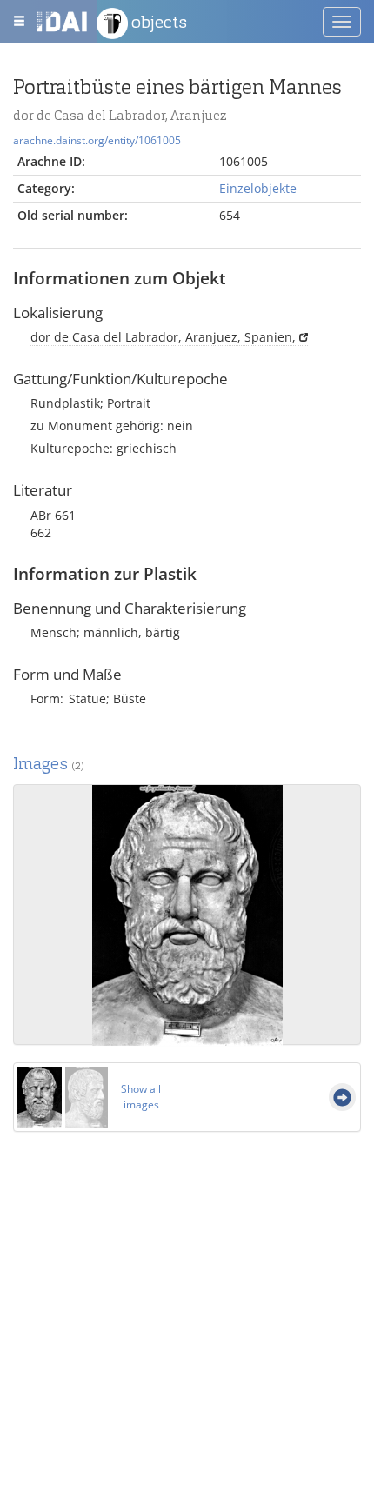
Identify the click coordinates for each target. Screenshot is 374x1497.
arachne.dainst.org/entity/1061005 (97, 140)
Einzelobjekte (258, 188)
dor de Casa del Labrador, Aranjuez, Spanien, (163, 337)
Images (48, 764)
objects (157, 21)
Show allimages (141, 1096)
